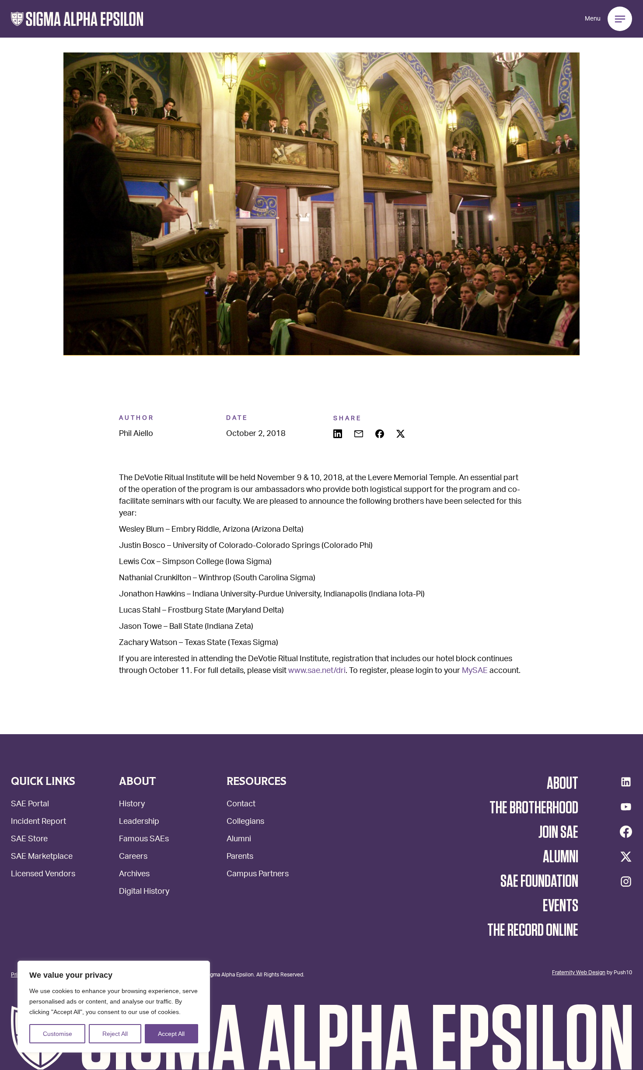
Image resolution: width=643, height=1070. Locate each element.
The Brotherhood (533, 808)
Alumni (239, 839)
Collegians (245, 822)
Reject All (115, 1033)
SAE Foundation (539, 881)
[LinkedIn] (626, 782)
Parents (240, 857)
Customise (57, 1033)
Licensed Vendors (43, 874)
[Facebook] (626, 832)
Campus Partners (258, 874)
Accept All (171, 1033)
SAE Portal (30, 804)
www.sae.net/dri (317, 671)
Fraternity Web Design (578, 972)
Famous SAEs (144, 839)
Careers (133, 857)
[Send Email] (359, 434)
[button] (77, 19)
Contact (241, 804)
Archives (134, 874)
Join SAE (558, 832)
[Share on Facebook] (380, 434)
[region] (113, 1007)
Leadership (139, 822)
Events (560, 906)
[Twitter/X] (626, 856)
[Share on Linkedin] (338, 434)
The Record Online (532, 930)
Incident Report (38, 822)
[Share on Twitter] (401, 434)
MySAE (475, 671)
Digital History (144, 892)
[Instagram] (626, 881)
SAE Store (29, 839)
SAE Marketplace (42, 857)
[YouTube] (626, 807)
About (562, 783)
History (132, 804)
